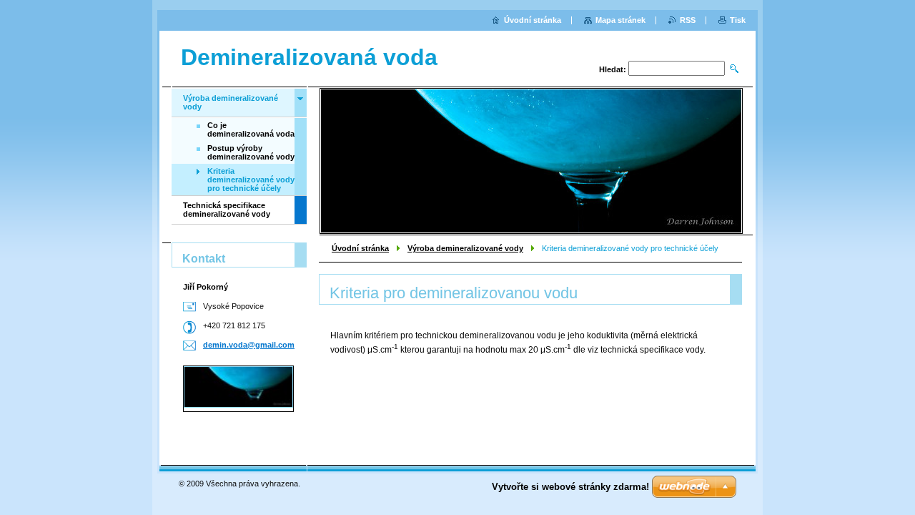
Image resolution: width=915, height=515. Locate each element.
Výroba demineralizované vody (465, 248)
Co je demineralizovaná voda (251, 129)
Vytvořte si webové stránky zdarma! (570, 486)
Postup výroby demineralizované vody (251, 152)
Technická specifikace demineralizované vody (226, 209)
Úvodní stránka (360, 248)
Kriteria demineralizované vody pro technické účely (251, 179)
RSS (688, 20)
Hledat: (612, 69)
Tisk (738, 20)
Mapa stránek (620, 20)
